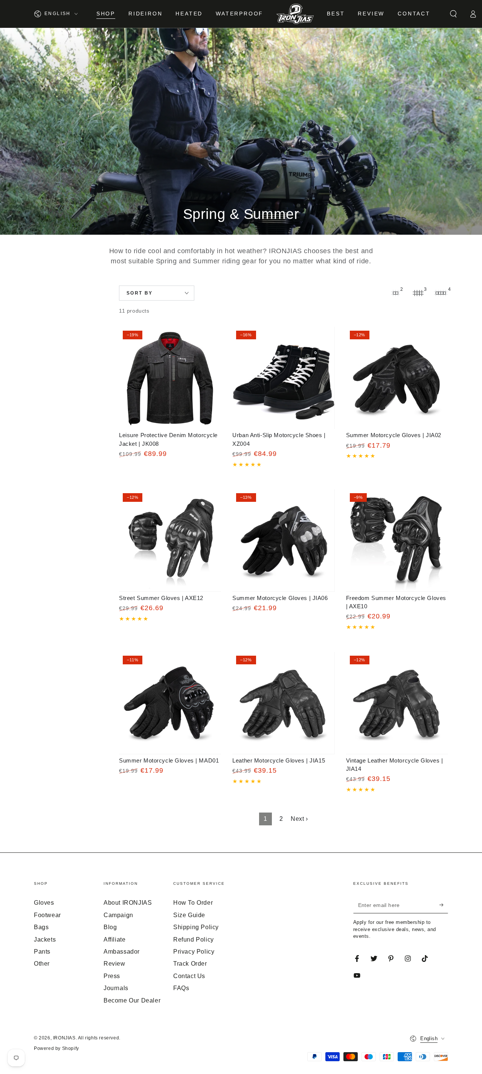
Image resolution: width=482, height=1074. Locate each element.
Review (114, 963)
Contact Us (189, 976)
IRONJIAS (64, 1038)
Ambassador (122, 951)
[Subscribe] (443, 904)
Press (112, 976)
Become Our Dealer (132, 1000)
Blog (110, 927)
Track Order (190, 963)
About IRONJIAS (128, 902)
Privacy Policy (193, 951)
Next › (299, 819)
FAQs (181, 988)
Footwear (47, 915)
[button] (453, 14)
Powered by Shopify (56, 1048)
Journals (116, 988)
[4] (440, 293)
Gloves (44, 902)
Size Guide (189, 915)
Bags (41, 927)
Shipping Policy (196, 927)
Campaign (118, 915)
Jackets (45, 939)
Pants (42, 951)
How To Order (193, 902)
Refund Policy (193, 939)
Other (42, 963)
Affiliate (114, 939)
